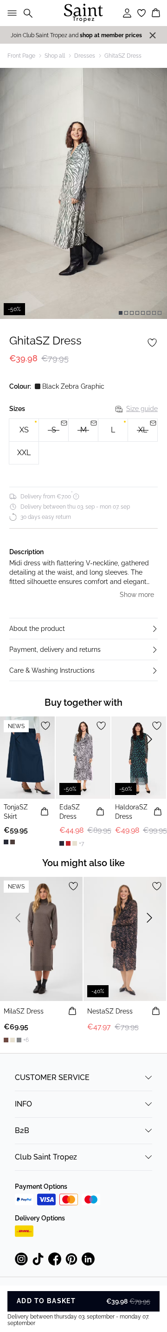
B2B (22, 1130)
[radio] (24, 430)
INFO (23, 1104)
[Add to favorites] (152, 342)
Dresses (84, 56)
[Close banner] (153, 35)
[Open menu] (10, 13)
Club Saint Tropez (46, 1157)
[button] (83, 628)
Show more (137, 594)
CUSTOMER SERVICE (52, 1077)
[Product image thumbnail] (120, 313)
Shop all (55, 56)
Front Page (21, 56)
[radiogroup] (83, 441)
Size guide (142, 408)
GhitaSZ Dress (122, 56)
